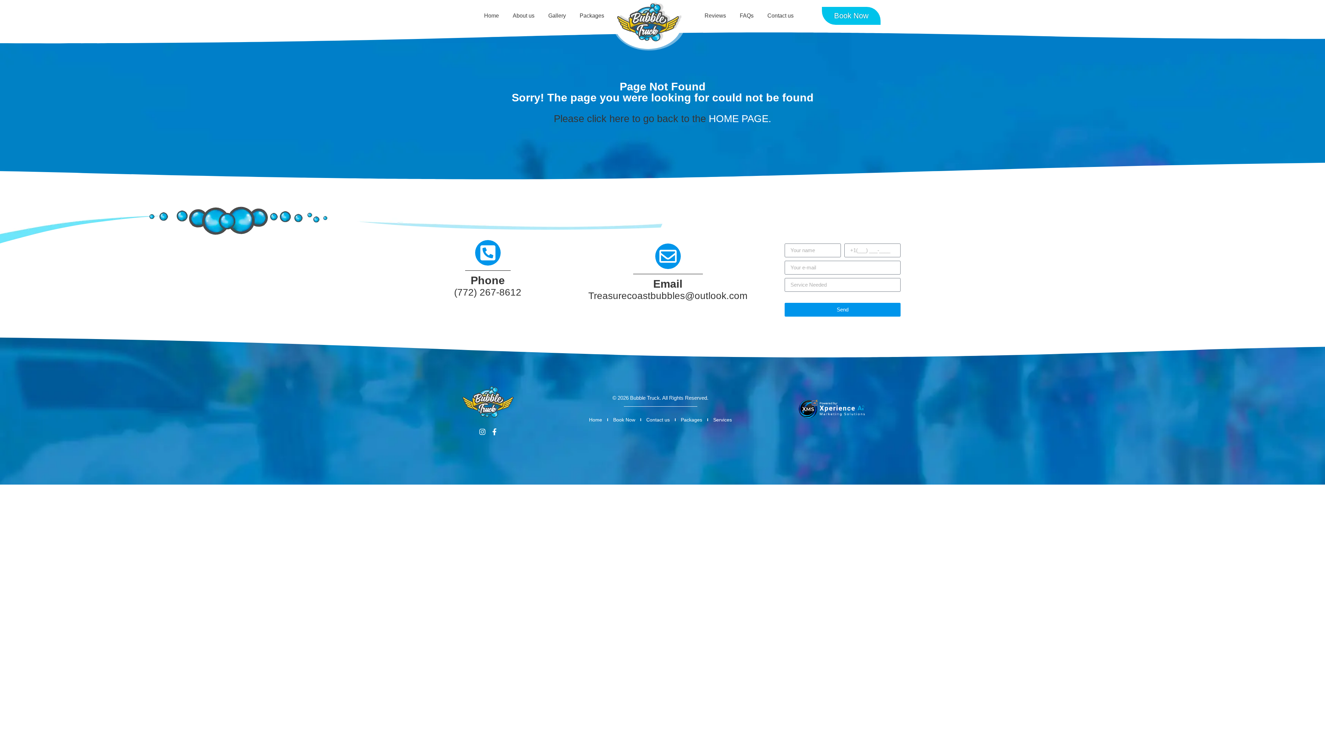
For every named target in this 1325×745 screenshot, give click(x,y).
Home (491, 16)
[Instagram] (482, 431)
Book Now (624, 420)
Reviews (715, 16)
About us (523, 16)
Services (722, 420)
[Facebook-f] (494, 431)
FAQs (747, 16)
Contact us (780, 16)
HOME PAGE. (740, 118)
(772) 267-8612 (487, 292)
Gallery (557, 16)
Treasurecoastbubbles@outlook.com (667, 295)
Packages (592, 16)
